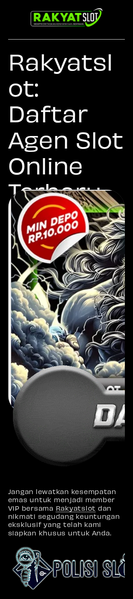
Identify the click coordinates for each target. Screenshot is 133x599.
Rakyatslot (76, 508)
